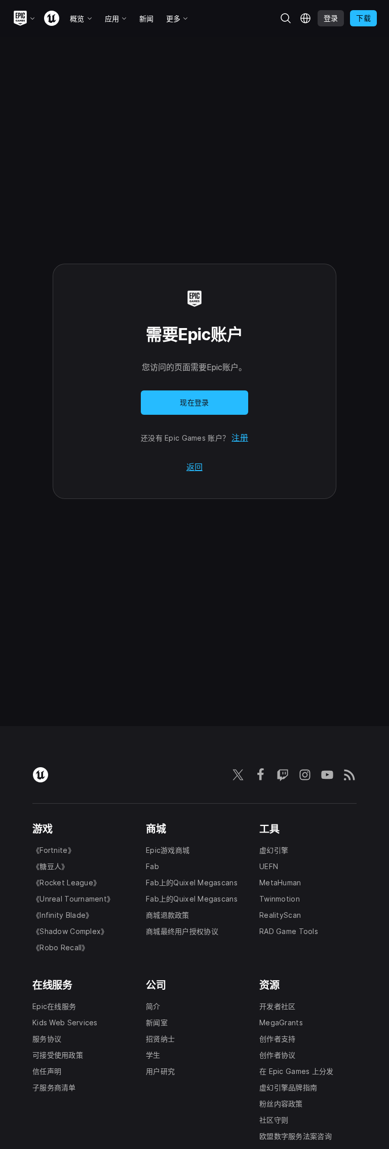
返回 (194, 467)
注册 (239, 438)
